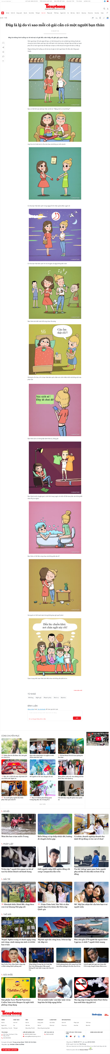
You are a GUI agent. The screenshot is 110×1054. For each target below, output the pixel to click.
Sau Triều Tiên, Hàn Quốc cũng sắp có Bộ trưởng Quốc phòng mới (13, 965)
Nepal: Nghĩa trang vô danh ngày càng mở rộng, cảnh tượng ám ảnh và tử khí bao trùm (18, 942)
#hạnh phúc (47, 697)
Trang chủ (2, 13)
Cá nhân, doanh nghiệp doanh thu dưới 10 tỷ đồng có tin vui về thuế (89, 837)
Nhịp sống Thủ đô (30, 1028)
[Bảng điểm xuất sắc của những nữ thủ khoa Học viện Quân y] (71, 767)
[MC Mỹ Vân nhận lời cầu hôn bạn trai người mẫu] (91, 892)
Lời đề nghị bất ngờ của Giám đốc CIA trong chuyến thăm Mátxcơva (95, 965)
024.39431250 (7, 1038)
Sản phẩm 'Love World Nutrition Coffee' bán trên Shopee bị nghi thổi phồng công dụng (17, 1002)
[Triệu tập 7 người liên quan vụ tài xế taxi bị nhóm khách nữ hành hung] (18, 856)
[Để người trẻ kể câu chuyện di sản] (42, 767)
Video (102, 13)
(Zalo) (34, 1034)
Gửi (77, 718)
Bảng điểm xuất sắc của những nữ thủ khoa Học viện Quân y (70, 777)
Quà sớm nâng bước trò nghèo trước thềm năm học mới (42, 756)
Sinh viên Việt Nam (59, 1)
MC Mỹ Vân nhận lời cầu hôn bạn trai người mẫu (91, 905)
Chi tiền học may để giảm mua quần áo (70, 798)
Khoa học (90, 13)
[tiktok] (75, 1036)
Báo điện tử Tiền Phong (55, 7)
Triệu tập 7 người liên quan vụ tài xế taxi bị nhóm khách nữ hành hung (17, 870)
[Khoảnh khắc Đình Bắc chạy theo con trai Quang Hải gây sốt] (18, 892)
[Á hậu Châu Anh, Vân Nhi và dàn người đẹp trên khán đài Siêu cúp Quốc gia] (55, 892)
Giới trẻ (43, 13)
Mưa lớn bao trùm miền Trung (15, 836)
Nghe (3, 43)
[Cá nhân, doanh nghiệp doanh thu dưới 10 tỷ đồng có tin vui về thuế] (91, 824)
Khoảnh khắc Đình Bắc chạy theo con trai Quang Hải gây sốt (17, 905)
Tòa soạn (79, 1)
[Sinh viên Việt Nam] (97, 1015)
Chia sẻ (3, 47)
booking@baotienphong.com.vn (33, 1036)
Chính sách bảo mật (96, 1032)
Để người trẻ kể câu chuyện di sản (41, 776)
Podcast (40, 1020)
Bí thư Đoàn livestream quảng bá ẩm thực (70, 756)
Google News (107, 18)
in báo (100, 18)
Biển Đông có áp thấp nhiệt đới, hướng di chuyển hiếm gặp (55, 837)
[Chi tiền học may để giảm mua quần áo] (71, 788)
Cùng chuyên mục (10, 735)
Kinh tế (13, 13)
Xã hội (7, 13)
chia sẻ (92, 18)
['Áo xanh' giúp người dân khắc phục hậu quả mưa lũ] (14, 788)
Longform (53, 1020)
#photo (63, 697)
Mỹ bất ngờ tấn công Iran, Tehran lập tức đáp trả (54, 940)
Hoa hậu (97, 13)
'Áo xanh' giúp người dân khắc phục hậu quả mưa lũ (12, 798)
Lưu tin (3, 52)
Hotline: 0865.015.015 (31, 1)
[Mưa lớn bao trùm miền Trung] (18, 824)
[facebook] (105, 1)
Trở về (3, 61)
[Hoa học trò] (107, 1015)
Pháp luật (49, 13)
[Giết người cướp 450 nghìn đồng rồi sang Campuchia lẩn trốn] (55, 856)
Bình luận (3, 56)
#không (30, 697)
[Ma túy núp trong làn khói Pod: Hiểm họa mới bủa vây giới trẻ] (91, 987)
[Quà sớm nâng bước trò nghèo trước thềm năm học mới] (42, 746)
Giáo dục (84, 13)
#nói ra (56, 697)
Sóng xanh (19, 13)
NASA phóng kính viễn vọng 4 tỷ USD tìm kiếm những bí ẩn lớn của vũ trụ (68, 965)
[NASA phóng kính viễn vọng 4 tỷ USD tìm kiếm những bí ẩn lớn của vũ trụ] (68, 955)
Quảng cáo (87, 1)
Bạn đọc (88, 1025)
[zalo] (80, 1036)
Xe (68, 13)
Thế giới (38, 13)
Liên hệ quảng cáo (29, 1032)
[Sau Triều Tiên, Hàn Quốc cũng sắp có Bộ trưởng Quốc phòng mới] (13, 955)
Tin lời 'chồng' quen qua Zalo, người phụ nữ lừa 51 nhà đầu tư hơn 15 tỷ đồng (90, 871)
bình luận (103, 18)
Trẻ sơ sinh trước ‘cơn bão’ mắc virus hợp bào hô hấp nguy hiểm (54, 1001)
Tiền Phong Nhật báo (46, 1)
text (96, 18)
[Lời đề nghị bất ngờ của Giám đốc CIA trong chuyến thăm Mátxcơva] (96, 955)
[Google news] (84, 1036)
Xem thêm (107, 13)
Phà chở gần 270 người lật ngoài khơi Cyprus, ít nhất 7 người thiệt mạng (91, 940)
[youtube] (108, 1)
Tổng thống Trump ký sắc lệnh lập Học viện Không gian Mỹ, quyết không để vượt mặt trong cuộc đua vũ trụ (41, 967)
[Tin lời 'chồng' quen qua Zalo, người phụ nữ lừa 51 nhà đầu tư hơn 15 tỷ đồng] (91, 856)
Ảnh (27, 1020)
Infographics (66, 1020)
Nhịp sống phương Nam (44, 1028)
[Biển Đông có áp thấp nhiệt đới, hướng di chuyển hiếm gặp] (55, 824)
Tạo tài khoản (41, 709)
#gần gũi (38, 697)
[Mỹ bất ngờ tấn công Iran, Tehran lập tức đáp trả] (55, 927)
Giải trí (78, 13)
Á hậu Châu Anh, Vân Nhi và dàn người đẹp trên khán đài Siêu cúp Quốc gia (53, 907)
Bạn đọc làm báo (11, 1050)
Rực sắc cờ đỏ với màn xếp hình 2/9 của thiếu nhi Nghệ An (14, 777)
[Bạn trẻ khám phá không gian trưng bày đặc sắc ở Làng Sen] (42, 788)
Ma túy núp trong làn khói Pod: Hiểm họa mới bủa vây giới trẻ (91, 1001)
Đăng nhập (31, 709)
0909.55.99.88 (29, 1034)
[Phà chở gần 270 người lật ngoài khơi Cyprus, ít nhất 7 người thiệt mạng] (91, 927)
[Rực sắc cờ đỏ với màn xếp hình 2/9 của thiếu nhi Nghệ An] (14, 767)
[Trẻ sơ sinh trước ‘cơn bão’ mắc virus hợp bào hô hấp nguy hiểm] (55, 987)
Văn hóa (72, 13)
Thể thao (56, 13)
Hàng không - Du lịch (6, 1028)
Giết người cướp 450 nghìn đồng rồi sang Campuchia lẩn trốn (54, 870)
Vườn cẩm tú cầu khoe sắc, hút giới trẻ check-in (14, 756)
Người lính (63, 13)
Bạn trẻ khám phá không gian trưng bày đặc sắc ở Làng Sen (41, 798)
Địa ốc (25, 13)
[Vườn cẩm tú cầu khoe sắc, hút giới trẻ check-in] (14, 746)
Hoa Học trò (70, 1)
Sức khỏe (31, 13)
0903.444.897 (50, 1034)
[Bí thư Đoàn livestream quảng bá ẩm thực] (71, 746)
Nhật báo (16, 1020)
